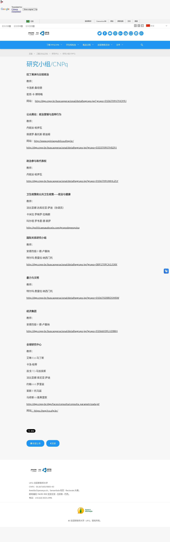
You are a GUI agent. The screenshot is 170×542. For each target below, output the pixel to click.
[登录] (2, 2)
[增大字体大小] (135, 25)
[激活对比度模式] (142, 25)
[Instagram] (115, 33)
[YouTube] (110, 33)
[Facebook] (105, 33)
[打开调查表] (142, 44)
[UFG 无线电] (126, 33)
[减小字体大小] (139, 25)
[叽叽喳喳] (99, 33)
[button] (87, 45)
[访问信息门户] (85, 513)
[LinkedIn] (136, 33)
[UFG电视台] (131, 33)
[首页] (40, 472)
